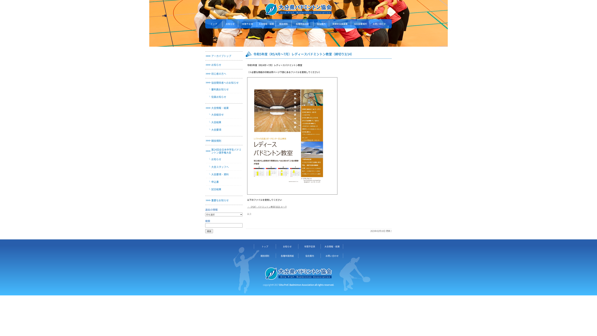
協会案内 (321, 23)
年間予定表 (247, 23)
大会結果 (216, 122)
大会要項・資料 (220, 174)
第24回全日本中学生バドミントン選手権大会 (226, 151)
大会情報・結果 (266, 23)
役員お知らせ (218, 96)
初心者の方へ (218, 73)
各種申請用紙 (302, 23)
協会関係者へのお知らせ (225, 82)
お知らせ (230, 23)
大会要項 (216, 129)
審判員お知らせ (220, 89)
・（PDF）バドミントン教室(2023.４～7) (267, 206)
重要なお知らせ (220, 200)
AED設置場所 (360, 23)
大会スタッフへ (220, 166)
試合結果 (216, 189)
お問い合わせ (379, 23)
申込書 (215, 181)
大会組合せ (217, 114)
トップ (214, 23)
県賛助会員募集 (340, 23)
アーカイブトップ (221, 55)
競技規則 (283, 23)
